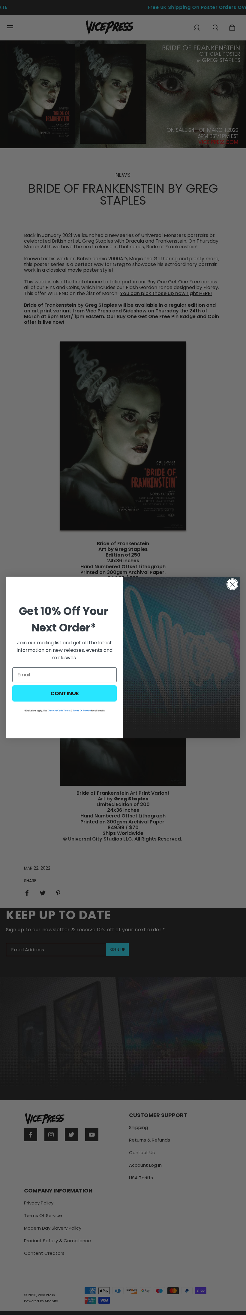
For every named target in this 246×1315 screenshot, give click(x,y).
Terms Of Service (82, 710)
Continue (64, 693)
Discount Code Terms (59, 710)
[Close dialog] (232, 584)
